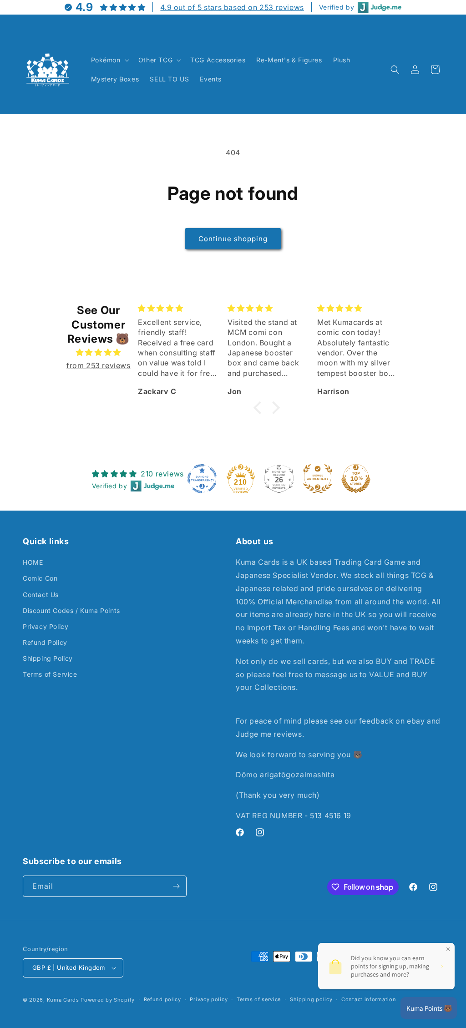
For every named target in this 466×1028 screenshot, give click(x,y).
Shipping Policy (48, 658)
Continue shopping (233, 238)
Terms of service (259, 999)
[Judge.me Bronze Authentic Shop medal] (317, 478)
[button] (109, 60)
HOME (33, 562)
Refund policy (162, 999)
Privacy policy (209, 999)
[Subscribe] (176, 886)
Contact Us (41, 594)
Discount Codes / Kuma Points (71, 610)
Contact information (368, 999)
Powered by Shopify (108, 1000)
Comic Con (40, 578)
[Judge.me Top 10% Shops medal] (355, 478)
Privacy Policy (45, 626)
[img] (98, 352)
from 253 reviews (98, 365)
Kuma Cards (63, 1000)
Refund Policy (45, 642)
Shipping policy (311, 999)
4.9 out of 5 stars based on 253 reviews (232, 7)
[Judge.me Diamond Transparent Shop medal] (202, 478)
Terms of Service (50, 674)
